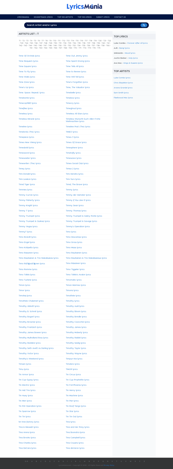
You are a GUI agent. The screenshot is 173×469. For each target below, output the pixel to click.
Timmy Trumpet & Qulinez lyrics (34, 221)
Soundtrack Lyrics (43, 17)
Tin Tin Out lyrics (74, 417)
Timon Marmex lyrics (76, 285)
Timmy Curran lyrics (28, 195)
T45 (35, 45)
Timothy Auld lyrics (75, 306)
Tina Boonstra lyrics (75, 432)
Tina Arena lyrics (27, 432)
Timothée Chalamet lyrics (31, 301)
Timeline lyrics (25, 127)
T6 (39, 41)
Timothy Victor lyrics (29, 354)
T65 (50, 48)
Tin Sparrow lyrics (27, 411)
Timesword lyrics (27, 153)
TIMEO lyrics (72, 132)
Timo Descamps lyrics (76, 237)
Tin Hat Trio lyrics (27, 390)
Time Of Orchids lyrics (29, 56)
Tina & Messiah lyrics (29, 427)
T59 (102, 45)
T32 (64, 43)
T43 (25, 45)
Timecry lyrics (72, 103)
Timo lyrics (71, 232)
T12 (63, 41)
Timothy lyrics (72, 301)
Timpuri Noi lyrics (74, 359)
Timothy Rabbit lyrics (76, 338)
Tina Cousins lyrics (75, 443)
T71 (80, 48)
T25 (31, 43)
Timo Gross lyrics (74, 242)
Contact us (120, 17)
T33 (69, 43)
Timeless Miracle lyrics (29, 119)
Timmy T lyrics (26, 211)
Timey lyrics (24, 169)
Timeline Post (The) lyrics (78, 127)
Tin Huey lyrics (26, 396)
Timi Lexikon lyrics (27, 179)
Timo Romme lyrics (28, 269)
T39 (98, 43)
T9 (50, 41)
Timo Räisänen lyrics (76, 263)
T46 (40, 45)
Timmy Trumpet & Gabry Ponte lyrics (84, 216)
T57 (93, 45)
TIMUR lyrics (72, 369)
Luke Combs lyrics (122, 78)
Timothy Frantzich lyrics (30, 327)
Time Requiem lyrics (28, 61)
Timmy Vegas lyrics (28, 227)
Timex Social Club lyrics (77, 163)
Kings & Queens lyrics (133, 63)
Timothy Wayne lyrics (76, 354)
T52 (69, 45)
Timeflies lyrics (26, 108)
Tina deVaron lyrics (75, 448)
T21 (104, 41)
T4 (31, 41)
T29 (50, 43)
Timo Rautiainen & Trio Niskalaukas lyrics (38, 258)
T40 (103, 43)
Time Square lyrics (27, 66)
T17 (86, 41)
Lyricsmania (23, 17)
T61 (31, 48)
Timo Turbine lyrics (28, 280)
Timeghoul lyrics (73, 108)
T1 (20, 41)
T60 (108, 45)
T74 (94, 48)
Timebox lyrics (73, 98)
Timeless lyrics (25, 114)
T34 (74, 43)
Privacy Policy (109, 465)
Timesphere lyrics (74, 148)
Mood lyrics (130, 53)
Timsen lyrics (25, 364)
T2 (23, 41)
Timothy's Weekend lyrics (31, 359)
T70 (75, 48)
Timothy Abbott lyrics (29, 306)
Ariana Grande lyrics (123, 88)
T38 (93, 43)
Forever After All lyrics (137, 43)
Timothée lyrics (73, 296)
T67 (60, 48)
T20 (100, 41)
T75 (98, 48)
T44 (30, 45)
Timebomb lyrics (26, 98)
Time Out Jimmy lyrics (77, 56)
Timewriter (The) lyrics (30, 163)
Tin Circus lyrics (73, 375)
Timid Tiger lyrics (27, 184)
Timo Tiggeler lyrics (75, 269)
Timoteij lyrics (25, 296)
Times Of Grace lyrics (76, 142)
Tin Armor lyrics (26, 375)
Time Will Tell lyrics (75, 77)
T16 (81, 41)
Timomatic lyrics (73, 280)
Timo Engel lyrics (27, 242)
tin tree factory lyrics (29, 422)
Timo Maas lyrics (74, 248)
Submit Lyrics (102, 17)
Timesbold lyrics (26, 148)
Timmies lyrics (25, 190)
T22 (109, 41)
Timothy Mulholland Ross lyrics (33, 338)
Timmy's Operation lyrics (78, 227)
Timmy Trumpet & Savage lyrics (81, 221)
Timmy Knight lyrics (28, 206)
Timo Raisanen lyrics (28, 253)
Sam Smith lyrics (121, 93)
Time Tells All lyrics (75, 66)
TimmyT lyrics (25, 232)
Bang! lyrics (124, 48)
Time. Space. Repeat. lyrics (31, 93)
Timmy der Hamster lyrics (78, 195)
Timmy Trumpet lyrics (29, 216)
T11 (59, 41)
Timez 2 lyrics (72, 169)
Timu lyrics (24, 369)
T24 (26, 43)
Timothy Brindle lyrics (76, 317)
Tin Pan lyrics (72, 401)
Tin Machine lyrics (74, 396)
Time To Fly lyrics (27, 72)
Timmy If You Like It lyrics (78, 200)
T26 (36, 43)
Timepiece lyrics (26, 137)
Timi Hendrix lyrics (74, 174)
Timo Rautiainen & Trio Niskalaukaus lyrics (86, 258)
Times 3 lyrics (72, 137)
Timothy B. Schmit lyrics (30, 311)
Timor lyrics (24, 290)
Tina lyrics (70, 422)
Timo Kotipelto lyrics (28, 248)
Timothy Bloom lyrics (76, 311)
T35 (79, 43)
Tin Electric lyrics (27, 385)
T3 (27, 41)
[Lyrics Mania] (86, 7)
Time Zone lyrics (26, 82)
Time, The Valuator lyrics (78, 87)
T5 (35, 41)
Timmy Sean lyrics (75, 206)
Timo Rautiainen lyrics (76, 253)
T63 (40, 48)
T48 (50, 45)
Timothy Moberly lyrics (77, 333)
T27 (40, 43)
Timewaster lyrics (27, 158)
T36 (83, 43)
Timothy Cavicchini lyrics (78, 322)
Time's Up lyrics (26, 87)
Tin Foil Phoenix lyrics (76, 385)
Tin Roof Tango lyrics (76, 406)
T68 (65, 48)
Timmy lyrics (72, 190)
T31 (60, 43)
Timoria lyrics (72, 290)
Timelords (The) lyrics (29, 132)
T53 (74, 45)
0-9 (26, 461)
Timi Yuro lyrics (73, 179)
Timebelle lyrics (73, 93)
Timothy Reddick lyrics (30, 343)
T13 (68, 41)
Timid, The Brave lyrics (77, 184)
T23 (21, 43)
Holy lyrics (133, 58)
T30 (55, 43)
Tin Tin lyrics (25, 417)
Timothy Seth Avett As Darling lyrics (36, 348)
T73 (89, 48)
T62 (35, 48)
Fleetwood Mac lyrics (123, 98)
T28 (45, 43)
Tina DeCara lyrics (27, 448)
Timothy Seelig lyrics (76, 343)
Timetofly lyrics (73, 153)
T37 (88, 43)
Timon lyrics (24, 285)
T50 (60, 45)
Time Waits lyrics (27, 77)
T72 (84, 48)
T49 (55, 45)
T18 (90, 41)
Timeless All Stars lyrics (77, 114)
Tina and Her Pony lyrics (77, 427)
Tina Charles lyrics (27, 443)
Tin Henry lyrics (73, 390)
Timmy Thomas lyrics (76, 211)
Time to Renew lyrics (76, 72)
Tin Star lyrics (72, 411)
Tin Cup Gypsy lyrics (28, 380)
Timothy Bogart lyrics (29, 317)
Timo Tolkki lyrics (27, 275)
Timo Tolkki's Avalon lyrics (78, 275)
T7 (43, 41)
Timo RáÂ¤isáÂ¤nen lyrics (32, 264)
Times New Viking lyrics (30, 142)
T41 (108, 43)
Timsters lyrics (73, 364)
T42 (20, 45)
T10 (54, 41)
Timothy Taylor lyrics (76, 348)
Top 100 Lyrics (85, 17)
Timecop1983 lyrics (28, 103)
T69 (70, 48)
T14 (72, 41)
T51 (64, 45)
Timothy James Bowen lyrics (32, 333)
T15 (77, 41)
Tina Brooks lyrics (27, 438)
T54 (78, 45)
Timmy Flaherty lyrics (29, 200)
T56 (88, 45)
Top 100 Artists (65, 17)
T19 (95, 41)
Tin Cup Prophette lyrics (77, 380)
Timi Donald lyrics (27, 174)
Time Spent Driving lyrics (78, 61)
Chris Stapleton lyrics (123, 83)
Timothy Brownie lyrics (30, 322)
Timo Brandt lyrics (27, 237)
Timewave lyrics (73, 158)
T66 (55, 48)
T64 (45, 48)
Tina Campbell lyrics (75, 438)
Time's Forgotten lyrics (77, 82)
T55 (83, 45)
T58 (98, 45)
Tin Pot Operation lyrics (30, 406)
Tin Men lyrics (25, 401)
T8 (46, 41)
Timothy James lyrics (76, 327)
